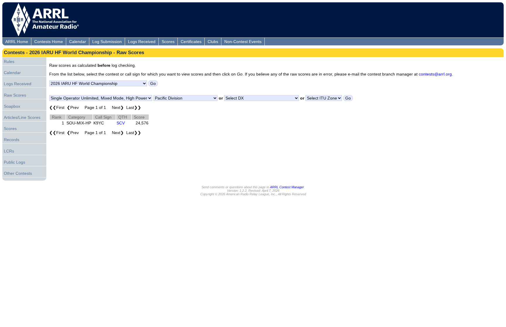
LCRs (9, 151)
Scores (168, 41)
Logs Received (141, 41)
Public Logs (14, 162)
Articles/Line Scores (22, 117)
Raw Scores (15, 95)
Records (11, 139)
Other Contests (18, 173)
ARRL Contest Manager (287, 187)
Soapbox (12, 106)
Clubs (213, 41)
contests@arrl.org (435, 74)
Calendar (77, 41)
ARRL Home (16, 41)
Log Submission (107, 41)
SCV (121, 123)
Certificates (191, 41)
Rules (9, 61)
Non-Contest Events (242, 41)
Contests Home (48, 41)
